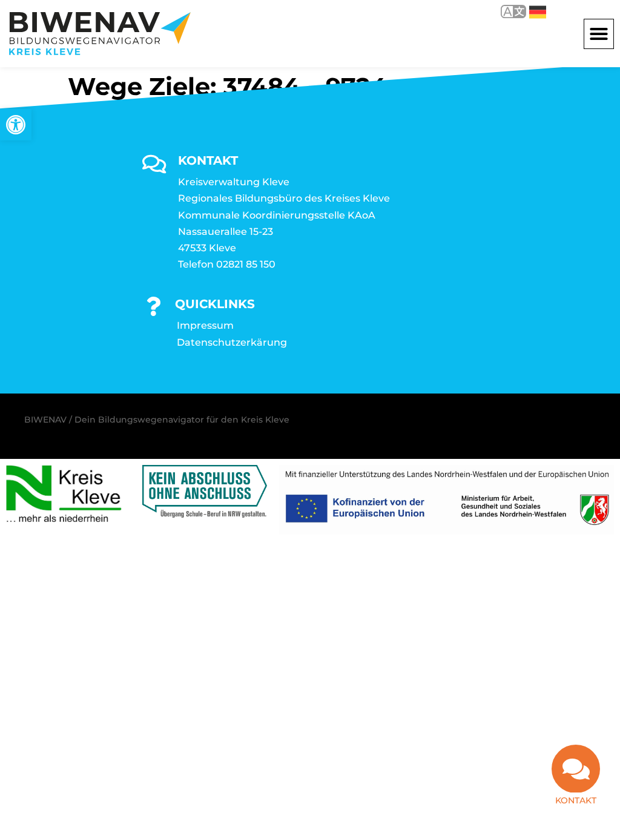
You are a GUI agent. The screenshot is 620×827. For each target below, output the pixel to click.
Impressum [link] (205, 325)
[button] (599, 34)
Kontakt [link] (575, 800)
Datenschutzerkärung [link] (232, 342)
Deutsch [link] (528, 11)
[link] (15, 124)
